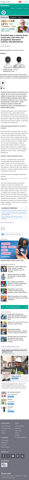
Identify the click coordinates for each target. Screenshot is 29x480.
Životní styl (4, 17)
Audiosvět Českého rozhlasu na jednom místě (12, 260)
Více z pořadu (6, 312)
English (25, 475)
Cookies (3, 475)
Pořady (4, 250)
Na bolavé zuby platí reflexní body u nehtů (13, 210)
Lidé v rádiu (18, 430)
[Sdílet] (4, 88)
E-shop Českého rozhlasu (10, 347)
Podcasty (4, 445)
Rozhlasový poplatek (21, 437)
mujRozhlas (4, 239)
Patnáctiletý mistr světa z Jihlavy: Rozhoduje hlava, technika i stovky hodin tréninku (18, 290)
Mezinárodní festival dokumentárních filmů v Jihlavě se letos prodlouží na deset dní (17, 331)
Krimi (3, 247)
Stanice (3, 430)
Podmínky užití (18, 475)
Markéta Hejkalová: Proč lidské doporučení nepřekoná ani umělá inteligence (18, 297)
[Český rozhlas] (5, 2)
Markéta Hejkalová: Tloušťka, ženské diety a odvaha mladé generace (17, 276)
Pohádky (11, 247)
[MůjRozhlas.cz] (3, 53)
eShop (3, 433)
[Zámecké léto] (14, 26)
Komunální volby (5, 428)
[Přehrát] (3, 83)
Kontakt (17, 435)
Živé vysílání (5, 253)
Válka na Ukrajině (6, 426)
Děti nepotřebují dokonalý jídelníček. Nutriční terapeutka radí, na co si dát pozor (17, 283)
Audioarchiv (20, 8)
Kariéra (17, 433)
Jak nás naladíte (19, 426)
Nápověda (18, 428)
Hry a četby (5, 243)
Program (12, 8)
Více (20, 17)
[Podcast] (1, 88)
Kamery (26, 8)
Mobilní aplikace (5, 447)
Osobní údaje (10, 475)
